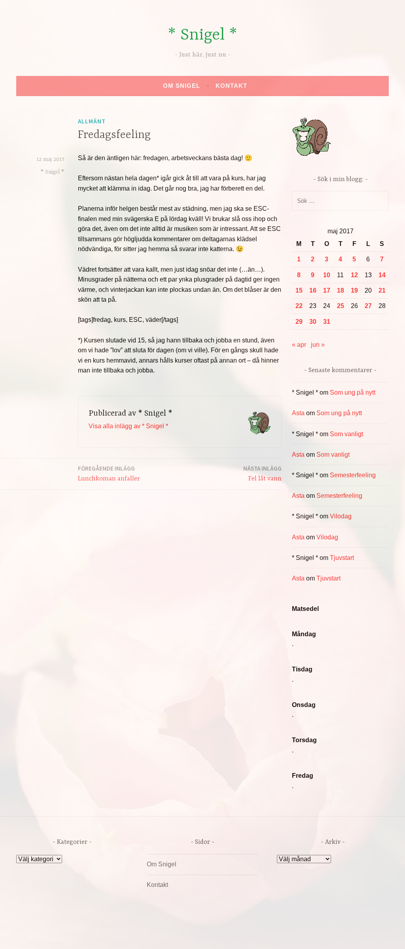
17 (326, 290)
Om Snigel (181, 85)
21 (382, 290)
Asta (298, 413)
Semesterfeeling (353, 475)
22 (299, 305)
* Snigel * (202, 35)
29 (299, 321)
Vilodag (341, 516)
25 (340, 305)
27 (368, 305)
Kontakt (231, 85)
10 (326, 275)
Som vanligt (346, 434)
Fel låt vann (262, 473)
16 (312, 290)
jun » (318, 344)
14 (382, 275)
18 (340, 290)
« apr (299, 344)
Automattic (277, 934)
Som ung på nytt (352, 392)
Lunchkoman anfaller (109, 473)
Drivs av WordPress (144, 934)
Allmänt (92, 121)
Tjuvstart (342, 557)
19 (354, 290)
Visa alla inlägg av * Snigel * (128, 426)
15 (299, 290)
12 (354, 275)
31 (326, 321)
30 (312, 321)
